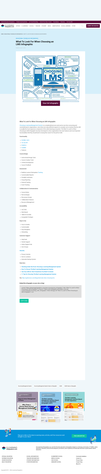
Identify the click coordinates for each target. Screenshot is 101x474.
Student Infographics (33, 460)
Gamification (56, 26)
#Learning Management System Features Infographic (45, 386)
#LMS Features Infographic (70, 386)
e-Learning (25, 26)
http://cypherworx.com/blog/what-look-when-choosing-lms (38, 278)
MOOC (49, 26)
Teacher (37, 26)
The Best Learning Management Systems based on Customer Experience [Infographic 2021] (50, 401)
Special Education (7, 456)
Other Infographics (32, 462)
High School (54, 460)
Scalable (23, 147)
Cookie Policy (79, 462)
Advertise (63, 21)
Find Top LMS (69, 21)
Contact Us (78, 458)
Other (73, 26)
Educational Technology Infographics (13, 34)
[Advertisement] (48, 10)
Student (44, 26)
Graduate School (56, 462)
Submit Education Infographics (7, 21)
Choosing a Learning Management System (31, 125)
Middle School (55, 458)
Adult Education (6, 462)
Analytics (23, 145)
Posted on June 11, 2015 (20, 47)
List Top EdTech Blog (33, 21)
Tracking (40, 172)
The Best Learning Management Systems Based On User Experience (73, 399)
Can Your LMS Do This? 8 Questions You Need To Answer (37, 271)
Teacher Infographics (33, 458)
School (31, 26)
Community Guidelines (81, 456)
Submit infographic (93, 25)
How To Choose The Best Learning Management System (37, 269)
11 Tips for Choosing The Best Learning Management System (38, 274)
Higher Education (7, 460)
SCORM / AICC (25, 140)
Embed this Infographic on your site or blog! (32, 283)
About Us (78, 464)
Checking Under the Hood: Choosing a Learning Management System (41, 266)
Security (22, 250)
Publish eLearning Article (21, 21)
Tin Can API (24, 142)
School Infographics (33, 456)
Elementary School (56, 456)
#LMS (60, 386)
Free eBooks (56, 21)
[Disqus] (50, 323)
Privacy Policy (79, 460)
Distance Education (7, 458)
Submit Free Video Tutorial (45, 21)
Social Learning (65, 26)
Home (2, 34)
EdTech (18, 26)
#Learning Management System (25, 386)
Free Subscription (79, 436)
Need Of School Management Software (27, 399)
